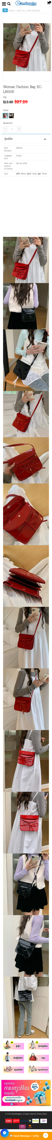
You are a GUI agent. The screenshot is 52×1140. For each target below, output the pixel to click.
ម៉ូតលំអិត (8, 139)
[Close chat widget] (5, 1133)
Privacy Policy (42, 1113)
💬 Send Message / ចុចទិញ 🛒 (26, 1136)
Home (11, 11)
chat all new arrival (28, 11)
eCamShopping (16, 1113)
